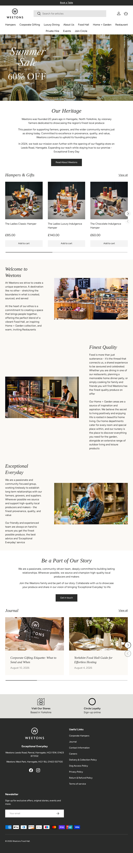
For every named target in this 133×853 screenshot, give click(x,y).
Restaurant (121, 24)
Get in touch (66, 597)
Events (67, 31)
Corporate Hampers (79, 735)
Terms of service (77, 783)
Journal (73, 741)
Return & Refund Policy (80, 777)
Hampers (10, 24)
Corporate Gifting (29, 24)
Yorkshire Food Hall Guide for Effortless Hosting (93, 660)
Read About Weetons (66, 162)
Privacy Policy (76, 771)
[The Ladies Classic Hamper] (24, 200)
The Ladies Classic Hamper (20, 223)
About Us (68, 24)
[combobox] (70, 13)
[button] (125, 13)
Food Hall (83, 24)
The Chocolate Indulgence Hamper (105, 225)
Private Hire (52, 31)
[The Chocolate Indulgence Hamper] (109, 200)
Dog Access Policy (78, 765)
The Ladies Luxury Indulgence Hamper (65, 225)
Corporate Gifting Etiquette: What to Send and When (33, 660)
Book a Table (66, 2)
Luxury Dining (52, 24)
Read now (15, 77)
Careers (73, 753)
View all (123, 175)
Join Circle (81, 31)
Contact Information (79, 747)
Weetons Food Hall (21, 841)
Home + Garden (102, 24)
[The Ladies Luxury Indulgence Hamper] (66, 200)
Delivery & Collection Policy (83, 759)
